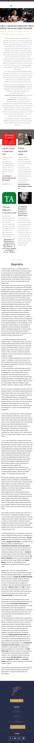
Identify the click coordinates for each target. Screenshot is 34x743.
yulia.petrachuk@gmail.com (17, 722)
